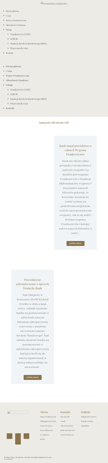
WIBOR (14, 39)
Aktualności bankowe (16, 25)
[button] (54, 62)
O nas (9, 71)
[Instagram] (26, 436)
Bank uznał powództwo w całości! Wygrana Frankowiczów (75, 150)
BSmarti (9, 459)
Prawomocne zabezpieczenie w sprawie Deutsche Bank (32, 284)
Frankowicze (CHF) (20, 34)
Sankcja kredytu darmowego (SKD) (28, 43)
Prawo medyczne (19, 48)
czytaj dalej (75, 243)
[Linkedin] (9, 436)
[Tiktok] (18, 442)
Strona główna (12, 11)
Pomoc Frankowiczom (17, 75)
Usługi (9, 30)
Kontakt (9, 53)
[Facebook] (18, 436)
